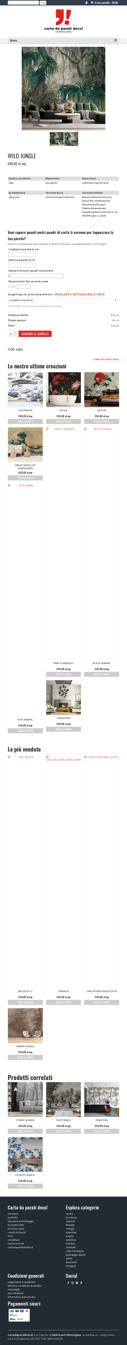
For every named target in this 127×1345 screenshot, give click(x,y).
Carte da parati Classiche (110, 359)
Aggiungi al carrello (35, 333)
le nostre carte (16, 1228)
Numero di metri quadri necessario (31, 270)
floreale (70, 1225)
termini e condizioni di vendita (25, 1285)
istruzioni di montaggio (21, 1221)
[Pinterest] (77, 1282)
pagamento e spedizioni (21, 1282)
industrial (71, 1232)
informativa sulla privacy (22, 1297)
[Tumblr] (81, 1282)
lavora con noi (16, 1243)
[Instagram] (72, 1282)
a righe (69, 1236)
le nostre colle (16, 1225)
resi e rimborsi (15, 1293)
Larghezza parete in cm (24, 249)
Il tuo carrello (106, 2)
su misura (71, 1217)
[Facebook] (68, 1282)
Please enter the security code (28, 281)
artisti (69, 1258)
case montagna (75, 1251)
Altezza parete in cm (22, 260)
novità (69, 1213)
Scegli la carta (25, 421)
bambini (70, 1243)
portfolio (13, 1217)
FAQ (10, 1236)
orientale (71, 1247)
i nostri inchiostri (17, 1232)
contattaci (14, 1239)
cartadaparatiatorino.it (20, 1247)
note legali (14, 1289)
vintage (70, 1228)
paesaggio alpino (75, 1254)
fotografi (71, 1265)
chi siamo (13, 1213)
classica (70, 1221)
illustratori (71, 1262)
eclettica (71, 1239)
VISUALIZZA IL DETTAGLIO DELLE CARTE (80, 294)
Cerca (43, 3)
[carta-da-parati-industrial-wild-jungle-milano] (56, 138)
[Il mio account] (86, 2)
